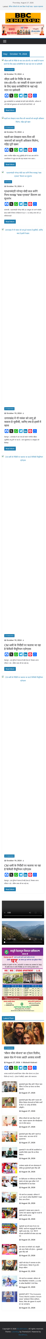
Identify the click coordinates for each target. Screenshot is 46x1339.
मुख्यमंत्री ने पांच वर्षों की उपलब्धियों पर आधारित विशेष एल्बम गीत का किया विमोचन (30, 1152)
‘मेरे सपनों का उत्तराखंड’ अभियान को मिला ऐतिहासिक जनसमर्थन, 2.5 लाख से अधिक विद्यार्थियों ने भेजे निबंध (30, 1280)
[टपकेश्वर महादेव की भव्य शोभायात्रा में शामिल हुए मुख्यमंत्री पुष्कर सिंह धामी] (9, 1169)
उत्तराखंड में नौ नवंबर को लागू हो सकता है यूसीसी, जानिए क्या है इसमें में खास (22, 421)
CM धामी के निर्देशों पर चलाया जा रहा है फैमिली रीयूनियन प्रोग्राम (22, 647)
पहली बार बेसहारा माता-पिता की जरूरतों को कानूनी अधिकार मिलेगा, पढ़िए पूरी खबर (21, 140)
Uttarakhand (9, 69)
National (8, 182)
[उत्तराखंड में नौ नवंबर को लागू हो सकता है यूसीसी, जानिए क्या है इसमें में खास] (23, 316)
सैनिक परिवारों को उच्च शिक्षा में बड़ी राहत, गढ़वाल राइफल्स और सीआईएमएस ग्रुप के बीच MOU (30, 1120)
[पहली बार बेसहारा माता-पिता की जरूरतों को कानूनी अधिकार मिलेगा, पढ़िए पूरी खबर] (23, 120)
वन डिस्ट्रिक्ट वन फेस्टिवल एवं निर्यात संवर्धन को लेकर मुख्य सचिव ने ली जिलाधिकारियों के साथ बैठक (30, 1181)
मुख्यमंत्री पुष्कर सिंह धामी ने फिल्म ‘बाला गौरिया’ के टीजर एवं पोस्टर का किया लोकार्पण (30, 1086)
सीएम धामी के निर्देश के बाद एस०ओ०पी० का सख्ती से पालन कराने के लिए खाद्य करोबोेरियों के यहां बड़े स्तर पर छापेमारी (23, 84)
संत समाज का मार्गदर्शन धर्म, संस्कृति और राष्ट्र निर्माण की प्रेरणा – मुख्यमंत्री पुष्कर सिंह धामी (30, 1249)
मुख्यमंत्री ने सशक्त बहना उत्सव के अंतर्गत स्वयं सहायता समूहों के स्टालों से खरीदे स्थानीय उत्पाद (30, 1212)
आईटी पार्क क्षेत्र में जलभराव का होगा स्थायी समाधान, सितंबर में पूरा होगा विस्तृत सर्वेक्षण (29, 1265)
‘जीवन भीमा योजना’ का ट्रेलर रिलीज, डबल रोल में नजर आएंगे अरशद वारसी (22, 1055)
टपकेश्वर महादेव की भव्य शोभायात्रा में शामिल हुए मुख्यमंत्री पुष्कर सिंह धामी (30, 1166)
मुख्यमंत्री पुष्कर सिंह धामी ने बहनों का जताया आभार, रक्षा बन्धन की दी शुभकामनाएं (30, 1136)
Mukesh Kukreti (30, 1062)
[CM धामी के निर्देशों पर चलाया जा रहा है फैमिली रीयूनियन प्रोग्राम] (23, 543)
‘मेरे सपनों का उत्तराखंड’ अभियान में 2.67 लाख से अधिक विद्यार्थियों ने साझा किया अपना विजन (30, 1197)
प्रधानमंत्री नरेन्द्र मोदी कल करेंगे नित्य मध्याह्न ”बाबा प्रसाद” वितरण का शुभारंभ (22, 194)
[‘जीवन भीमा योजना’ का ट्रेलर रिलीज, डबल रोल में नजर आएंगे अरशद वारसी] (23, 1033)
